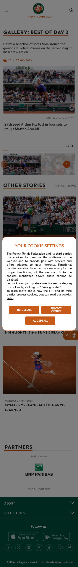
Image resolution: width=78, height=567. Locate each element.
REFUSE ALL (24, 310)
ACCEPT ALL (40, 320)
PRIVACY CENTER (56, 310)
